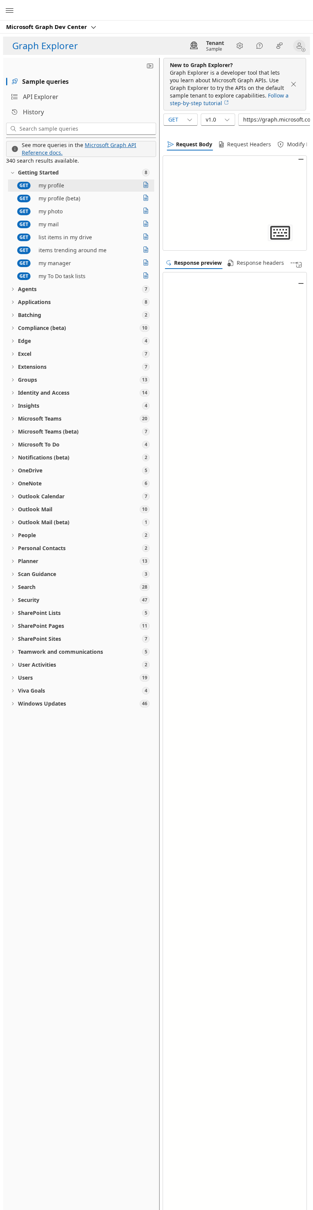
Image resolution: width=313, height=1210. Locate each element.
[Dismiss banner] (293, 84)
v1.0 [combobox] (211, 119)
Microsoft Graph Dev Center (47, 26)
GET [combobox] (173, 119)
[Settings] (240, 46)
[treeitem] (81, 172)
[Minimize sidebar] (150, 66)
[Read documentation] (146, 185)
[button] (301, 46)
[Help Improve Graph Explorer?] (279, 46)
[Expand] (299, 265)
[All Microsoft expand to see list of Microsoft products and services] (9, 10)
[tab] (81, 81)
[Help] (259, 46)
